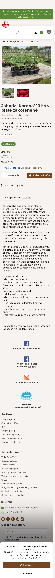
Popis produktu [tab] (12, 197)
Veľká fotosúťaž (8, 457)
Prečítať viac (8, 134)
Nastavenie (26, 573)
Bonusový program (10, 468)
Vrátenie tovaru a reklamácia (14, 476)
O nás (4, 480)
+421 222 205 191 (14, 512)
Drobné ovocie (8, 431)
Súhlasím (28, 565)
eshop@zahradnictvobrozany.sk (22, 507)
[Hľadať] (17, 32)
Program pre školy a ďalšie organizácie (19, 487)
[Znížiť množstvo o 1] (10, 176)
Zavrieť (19, 183)
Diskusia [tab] (26, 197)
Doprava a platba (9, 461)
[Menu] (49, 32)
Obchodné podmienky (11, 491)
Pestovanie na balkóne (12, 438)
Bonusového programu (31, 168)
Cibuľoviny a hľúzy (9, 423)
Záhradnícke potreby (11, 434)
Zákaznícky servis (9, 465)
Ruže (3, 427)
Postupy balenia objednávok (14, 472)
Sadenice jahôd (8, 419)
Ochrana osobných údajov (13, 495)
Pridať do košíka (41, 175)
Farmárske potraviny (10, 442)
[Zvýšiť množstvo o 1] (10, 174)
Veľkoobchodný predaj (11, 483)
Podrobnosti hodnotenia (12, 118)
